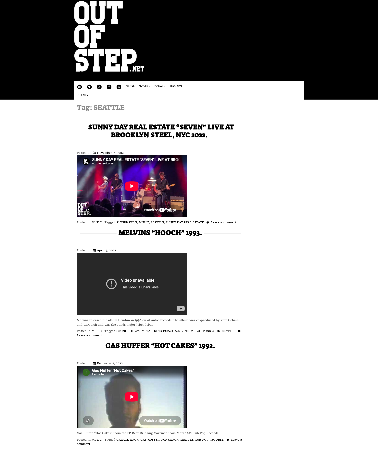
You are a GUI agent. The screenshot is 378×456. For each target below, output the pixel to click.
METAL (195, 331)
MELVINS (182, 331)
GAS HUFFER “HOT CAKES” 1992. (160, 345)
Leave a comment (223, 222)
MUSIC (97, 222)
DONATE (160, 86)
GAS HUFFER (149, 439)
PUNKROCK (211, 331)
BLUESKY (82, 95)
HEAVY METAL (141, 331)
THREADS (176, 86)
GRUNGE (122, 331)
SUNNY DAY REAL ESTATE (185, 222)
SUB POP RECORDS (209, 439)
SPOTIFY (144, 86)
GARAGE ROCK (127, 439)
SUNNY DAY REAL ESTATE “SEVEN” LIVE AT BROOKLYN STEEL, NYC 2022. (161, 130)
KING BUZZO (163, 331)
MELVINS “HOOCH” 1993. (160, 232)
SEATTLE (157, 222)
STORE (130, 86)
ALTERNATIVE (126, 222)
